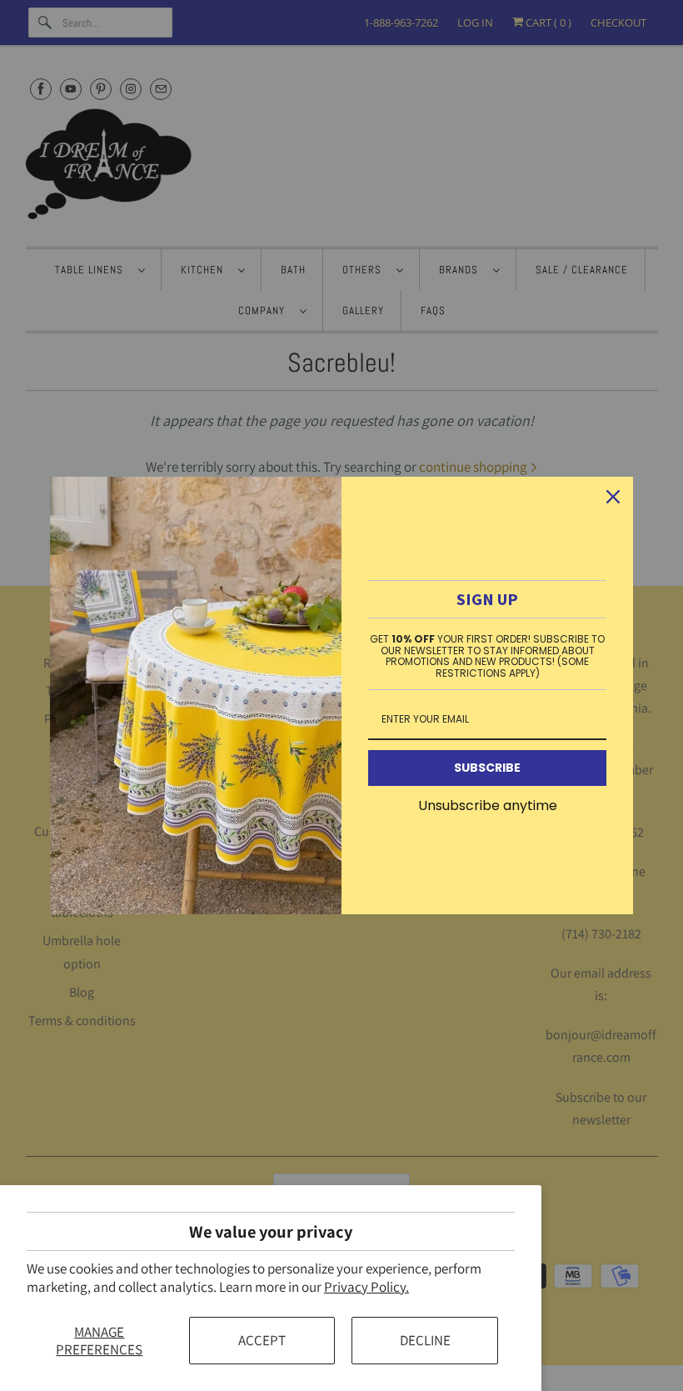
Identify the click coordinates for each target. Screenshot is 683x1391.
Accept (262, 1340)
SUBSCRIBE (487, 767)
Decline (425, 1340)
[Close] (613, 497)
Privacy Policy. (366, 1287)
